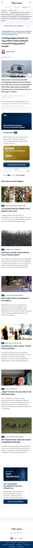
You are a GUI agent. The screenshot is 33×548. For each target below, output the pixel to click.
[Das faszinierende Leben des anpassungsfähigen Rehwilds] (16, 425)
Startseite (3, 10)
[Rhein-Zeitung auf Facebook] (14, 533)
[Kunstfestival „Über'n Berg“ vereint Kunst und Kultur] (16, 332)
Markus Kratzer (10, 52)
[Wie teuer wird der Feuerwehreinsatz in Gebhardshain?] (16, 238)
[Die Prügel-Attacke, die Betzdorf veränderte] (16, 284)
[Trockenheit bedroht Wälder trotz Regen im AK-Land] (16, 194)
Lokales (10, 10)
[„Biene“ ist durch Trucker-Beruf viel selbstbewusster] (16, 377)
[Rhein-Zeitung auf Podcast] (21, 533)
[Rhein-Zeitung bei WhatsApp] (11, 533)
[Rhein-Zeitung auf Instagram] (18, 533)
